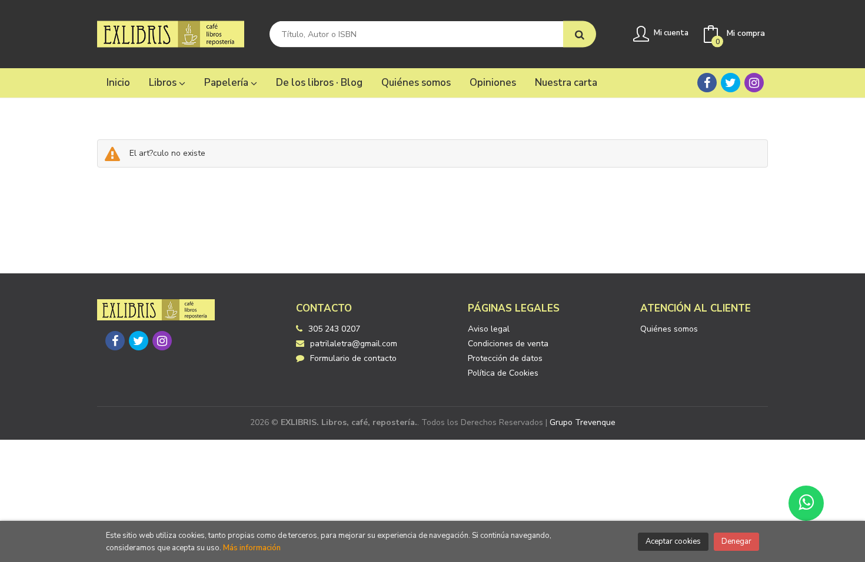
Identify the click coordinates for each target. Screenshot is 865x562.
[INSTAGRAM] (754, 82)
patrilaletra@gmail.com (353, 343)
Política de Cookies (503, 373)
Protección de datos (505, 358)
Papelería (227, 82)
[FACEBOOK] (707, 82)
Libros (164, 82)
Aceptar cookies (673, 541)
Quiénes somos (669, 328)
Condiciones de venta (508, 343)
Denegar (736, 541)
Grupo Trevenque (583, 422)
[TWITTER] (730, 82)
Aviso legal (489, 328)
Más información (252, 548)
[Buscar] (579, 34)
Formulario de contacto (353, 358)
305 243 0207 (334, 328)
